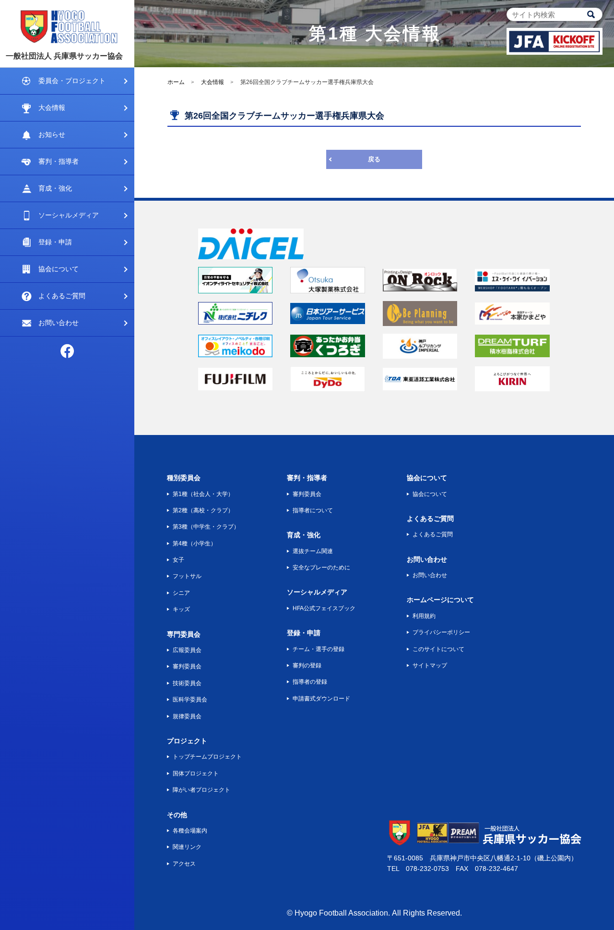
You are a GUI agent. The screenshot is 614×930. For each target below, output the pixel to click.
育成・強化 (55, 188)
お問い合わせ (58, 322)
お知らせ (51, 134)
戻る (374, 159)
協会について (58, 269)
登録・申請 (55, 242)
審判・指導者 (58, 161)
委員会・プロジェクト (72, 81)
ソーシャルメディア (68, 215)
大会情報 (51, 107)
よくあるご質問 (61, 296)
